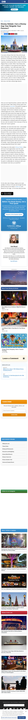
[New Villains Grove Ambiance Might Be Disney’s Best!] (14, 298)
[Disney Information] (4, 1)
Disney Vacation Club (7, 459)
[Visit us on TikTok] (3, 708)
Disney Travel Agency (14, 702)
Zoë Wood (4, 30)
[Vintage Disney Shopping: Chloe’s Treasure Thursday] (14, 341)
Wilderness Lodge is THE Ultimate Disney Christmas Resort (13, 369)
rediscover (18, 186)
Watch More (22, 272)
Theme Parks (5, 446)
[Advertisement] (14, 173)
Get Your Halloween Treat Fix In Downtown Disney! (13, 589)
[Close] (25, 711)
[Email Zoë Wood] (14, 264)
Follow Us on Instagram (8, 491)
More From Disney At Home (10, 288)
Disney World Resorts (7, 454)
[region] (14, 714)
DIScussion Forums (6, 702)
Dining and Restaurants (7, 448)
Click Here (14, 9)
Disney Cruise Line (6, 456)
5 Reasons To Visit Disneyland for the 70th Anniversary (13, 375)
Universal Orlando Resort (8, 462)
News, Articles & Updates (9, 530)
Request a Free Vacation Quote (14, 214)
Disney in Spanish (22, 702)
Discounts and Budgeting (8, 451)
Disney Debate (19, 147)
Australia (12, 106)
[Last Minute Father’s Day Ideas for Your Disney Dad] (14, 319)
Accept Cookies (21, 717)
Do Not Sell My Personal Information (9, 717)
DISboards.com (5, 443)
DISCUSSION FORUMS (8, 439)
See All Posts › (14, 261)
